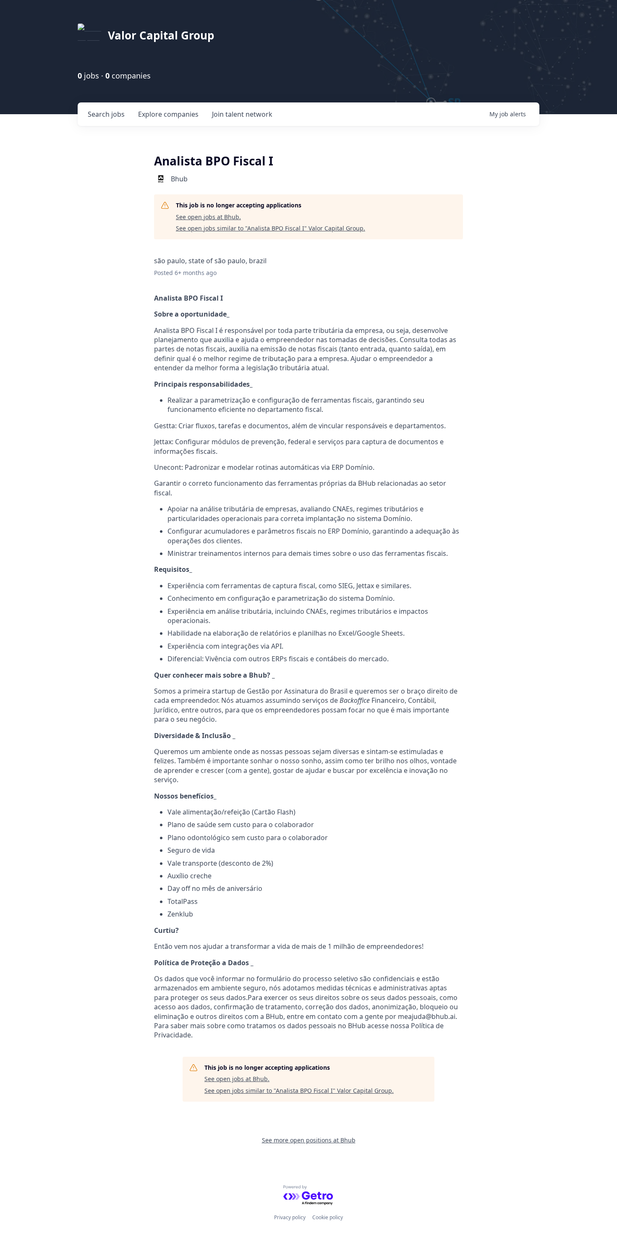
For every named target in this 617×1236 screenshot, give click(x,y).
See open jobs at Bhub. (208, 217)
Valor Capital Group (161, 35)
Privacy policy (290, 1217)
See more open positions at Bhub (309, 1140)
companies (168, 114)
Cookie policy (327, 1217)
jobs (106, 114)
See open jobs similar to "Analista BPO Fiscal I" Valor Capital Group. (270, 228)
